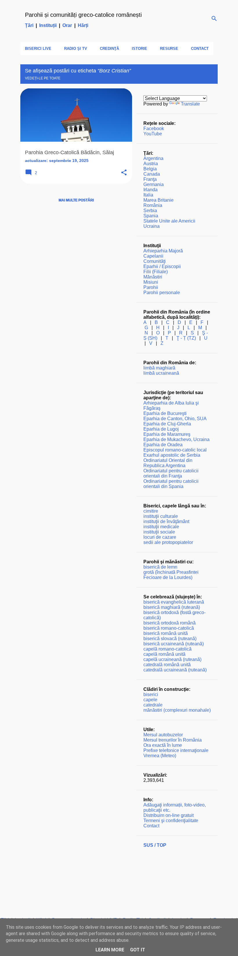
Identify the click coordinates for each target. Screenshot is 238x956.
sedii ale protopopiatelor (168, 542)
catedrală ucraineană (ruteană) (175, 669)
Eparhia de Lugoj (161, 429)
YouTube (152, 133)
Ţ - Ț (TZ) (186, 338)
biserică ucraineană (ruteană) (173, 643)
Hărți (83, 25)
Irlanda (150, 189)
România (152, 205)
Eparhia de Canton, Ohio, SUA (175, 418)
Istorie (139, 48)
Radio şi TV (75, 48)
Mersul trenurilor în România (172, 740)
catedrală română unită (167, 664)
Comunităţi (154, 261)
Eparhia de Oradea (163, 444)
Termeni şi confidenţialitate (170, 820)
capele (150, 699)
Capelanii (153, 256)
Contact (200, 48)
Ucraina (151, 226)
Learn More (109, 950)
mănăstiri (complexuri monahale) (177, 710)
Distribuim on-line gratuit (168, 815)
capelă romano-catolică (167, 649)
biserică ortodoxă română (169, 622)
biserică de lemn (160, 567)
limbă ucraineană (161, 373)
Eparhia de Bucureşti (165, 413)
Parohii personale (161, 292)
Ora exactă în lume (162, 745)
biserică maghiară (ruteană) (171, 607)
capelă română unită (164, 654)
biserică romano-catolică (168, 628)
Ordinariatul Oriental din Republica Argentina (167, 463)
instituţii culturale (160, 516)
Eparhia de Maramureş (166, 434)
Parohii (150, 287)
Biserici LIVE (38, 48)
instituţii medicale (161, 526)
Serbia (150, 210)
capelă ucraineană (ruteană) (172, 659)
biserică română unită (165, 633)
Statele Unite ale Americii (169, 220)
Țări (29, 25)
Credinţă (109, 48)
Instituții (48, 25)
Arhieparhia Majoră (163, 250)
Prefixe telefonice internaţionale (175, 750)
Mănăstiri (152, 276)
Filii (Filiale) (155, 271)
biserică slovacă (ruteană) (169, 638)
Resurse (169, 48)
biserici (150, 694)
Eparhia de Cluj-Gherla (167, 423)
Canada (151, 174)
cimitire (150, 511)
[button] (123, 173)
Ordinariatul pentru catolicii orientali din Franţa (171, 473)
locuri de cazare (159, 537)
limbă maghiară (159, 367)
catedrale (153, 704)
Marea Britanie (158, 200)
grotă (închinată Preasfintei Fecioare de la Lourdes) (171, 575)
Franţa (150, 179)
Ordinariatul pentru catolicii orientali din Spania (171, 484)
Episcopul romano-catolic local (175, 449)
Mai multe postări (76, 200)
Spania (150, 215)
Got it (137, 950)
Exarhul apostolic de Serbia (171, 455)
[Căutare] (214, 19)
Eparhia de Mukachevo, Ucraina (176, 439)
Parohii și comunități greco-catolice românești (83, 15)
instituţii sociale (159, 531)
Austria (150, 163)
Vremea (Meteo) (159, 755)
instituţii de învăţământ (166, 521)
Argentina (153, 158)
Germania (153, 184)
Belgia (150, 168)
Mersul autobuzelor (163, 734)
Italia (148, 194)
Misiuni (150, 282)
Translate (190, 103)
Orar (67, 25)
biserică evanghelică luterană (173, 602)
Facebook (153, 128)
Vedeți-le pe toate (42, 78)
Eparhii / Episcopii (162, 266)
